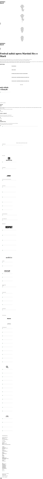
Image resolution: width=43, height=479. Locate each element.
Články (5, 50)
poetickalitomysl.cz (4, 466)
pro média (23, 20)
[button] (21, 13)
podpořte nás (22, 7)
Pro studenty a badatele (4, 453)
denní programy (22, 28)
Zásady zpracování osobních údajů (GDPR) (6, 444)
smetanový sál (23, 9)
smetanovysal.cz (3, 464)
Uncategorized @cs (8, 50)
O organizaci (3, 442)
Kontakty (3, 452)
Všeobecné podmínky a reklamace (5, 458)
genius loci (23, 19)
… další (22, 18)
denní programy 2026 (22, 6)
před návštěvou (22, 16)
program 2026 (22, 5)
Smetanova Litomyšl (2, 50)
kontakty (22, 17)
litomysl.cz (3, 469)
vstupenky (22, 14)
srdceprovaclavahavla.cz (4, 468)
